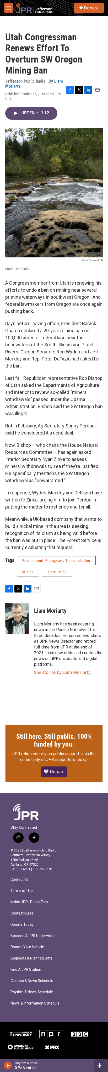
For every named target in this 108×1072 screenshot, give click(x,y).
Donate (91, 7)
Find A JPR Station (25, 970)
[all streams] (101, 1065)
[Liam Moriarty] (17, 618)
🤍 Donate (54, 771)
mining (28, 572)
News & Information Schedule (35, 1003)
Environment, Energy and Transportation (56, 560)
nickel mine (57, 572)
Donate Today (22, 925)
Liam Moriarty (50, 610)
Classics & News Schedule (31, 981)
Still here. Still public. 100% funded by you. (53, 740)
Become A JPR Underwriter (33, 936)
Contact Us (19, 880)
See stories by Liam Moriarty (62, 672)
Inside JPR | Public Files (29, 902)
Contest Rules (22, 913)
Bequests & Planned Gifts (31, 958)
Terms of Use (21, 891)
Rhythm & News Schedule (31, 992)
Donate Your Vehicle (27, 947)
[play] (8, 1065)
